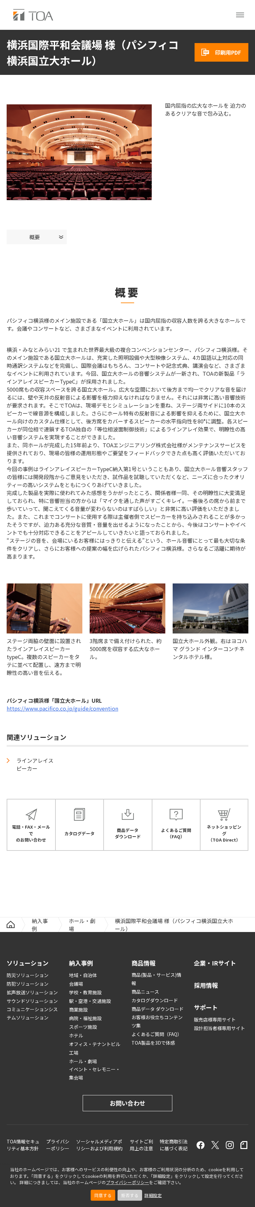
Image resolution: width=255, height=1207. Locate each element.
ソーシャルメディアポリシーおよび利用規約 (99, 1145)
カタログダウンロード (154, 1000)
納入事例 (40, 925)
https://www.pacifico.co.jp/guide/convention (62, 708)
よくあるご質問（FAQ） (156, 1034)
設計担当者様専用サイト (219, 1028)
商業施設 (78, 1009)
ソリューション (27, 963)
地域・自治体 (83, 975)
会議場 (76, 983)
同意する (103, 1195)
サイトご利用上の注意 (141, 1145)
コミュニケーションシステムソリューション (32, 1013)
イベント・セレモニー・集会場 (94, 1073)
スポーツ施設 (83, 1026)
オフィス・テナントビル (94, 1044)
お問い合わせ (127, 1103)
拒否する (129, 1195)
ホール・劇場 (82, 925)
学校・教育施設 (85, 992)
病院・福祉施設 (85, 1018)
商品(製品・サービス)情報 (156, 978)
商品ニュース (145, 991)
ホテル (76, 1035)
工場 (73, 1052)
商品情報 (143, 963)
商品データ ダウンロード (157, 1009)
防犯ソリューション (27, 983)
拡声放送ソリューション (32, 992)
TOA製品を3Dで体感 (153, 1042)
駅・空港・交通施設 (90, 1001)
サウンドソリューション (32, 1001)
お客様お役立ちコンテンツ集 (157, 1021)
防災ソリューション (27, 975)
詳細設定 (153, 1195)
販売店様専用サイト (215, 1019)
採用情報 (206, 985)
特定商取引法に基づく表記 (174, 1145)
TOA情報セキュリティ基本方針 (23, 1145)
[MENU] (240, 15)
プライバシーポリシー (127, 1182)
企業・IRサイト (215, 963)
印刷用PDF (228, 52)
